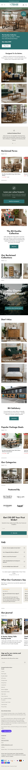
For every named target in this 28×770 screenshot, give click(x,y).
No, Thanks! (14, 765)
